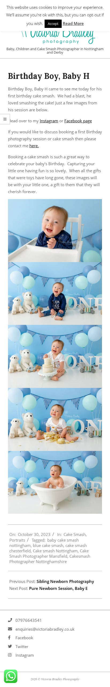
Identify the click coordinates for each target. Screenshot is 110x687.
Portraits (17, 540)
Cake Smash (75, 534)
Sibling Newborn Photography (65, 581)
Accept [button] (53, 23)
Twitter (21, 646)
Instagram (49, 120)
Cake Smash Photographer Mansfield (49, 553)
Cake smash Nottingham (55, 550)
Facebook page (78, 120)
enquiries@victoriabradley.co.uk (44, 629)
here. (34, 145)
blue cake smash (48, 545)
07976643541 (28, 620)
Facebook (24, 637)
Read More (73, 23)
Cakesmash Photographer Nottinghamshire (49, 558)
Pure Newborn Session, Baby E (58, 588)
